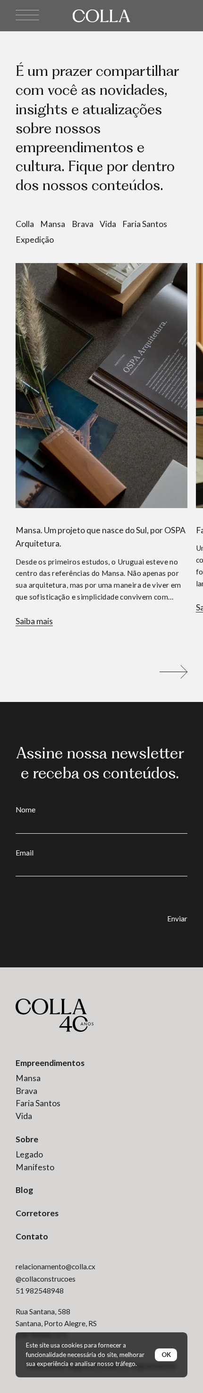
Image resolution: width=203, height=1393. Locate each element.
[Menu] (27, 15)
